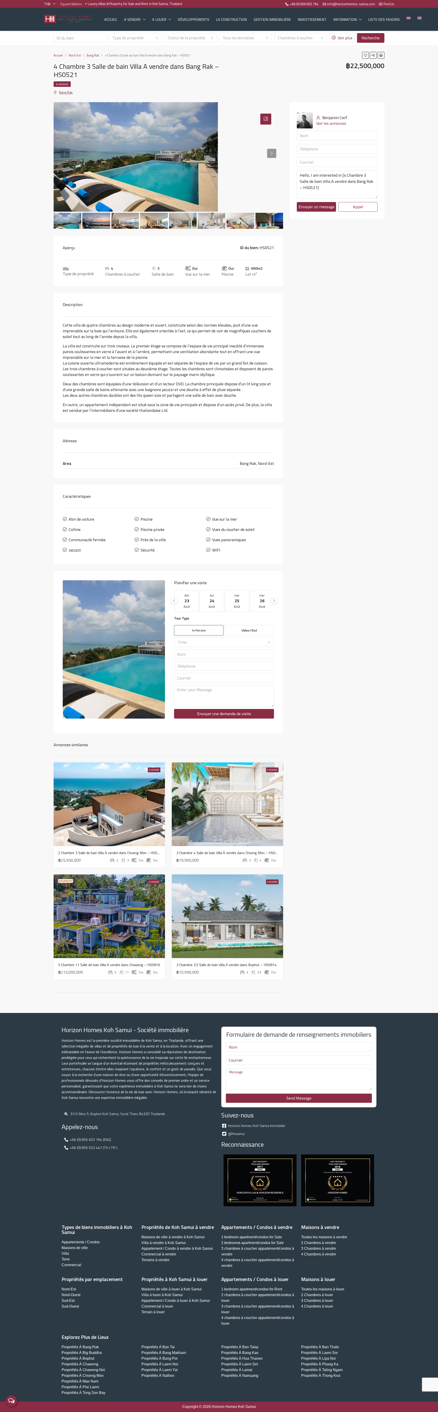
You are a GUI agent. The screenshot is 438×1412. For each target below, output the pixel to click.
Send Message (298, 1098)
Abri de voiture (81, 519)
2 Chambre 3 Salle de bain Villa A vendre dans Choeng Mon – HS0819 (110, 852)
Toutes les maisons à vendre (324, 1237)
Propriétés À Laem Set (239, 1364)
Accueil (110, 19)
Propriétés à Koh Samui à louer (174, 1279)
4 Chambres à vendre (318, 1254)
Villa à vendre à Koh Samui (163, 1243)
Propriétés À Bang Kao (239, 1353)
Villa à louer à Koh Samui (162, 1295)
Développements (193, 19)
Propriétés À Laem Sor (319, 1353)
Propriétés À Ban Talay (239, 1347)
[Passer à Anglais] (408, 18)
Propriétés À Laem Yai (159, 1370)
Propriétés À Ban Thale (320, 1347)
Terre (66, 1259)
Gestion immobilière (272, 19)
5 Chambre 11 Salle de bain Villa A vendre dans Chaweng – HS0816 (109, 964)
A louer (159, 19)
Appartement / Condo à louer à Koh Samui (175, 1301)
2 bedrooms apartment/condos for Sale (252, 1243)
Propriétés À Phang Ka (319, 1364)
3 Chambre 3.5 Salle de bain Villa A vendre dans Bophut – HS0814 (226, 964)
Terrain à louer (153, 1312)
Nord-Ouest (71, 1295)
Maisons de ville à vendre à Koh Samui (173, 1237)
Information (345, 19)
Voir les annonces (331, 123)
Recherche (371, 38)
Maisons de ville (75, 1248)
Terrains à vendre (155, 1260)
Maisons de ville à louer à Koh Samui (171, 1289)
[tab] (265, 119)
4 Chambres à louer (317, 1306)
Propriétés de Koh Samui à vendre (177, 1227)
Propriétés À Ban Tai (158, 1347)
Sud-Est (68, 1301)
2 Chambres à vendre (318, 1243)
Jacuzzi (75, 550)
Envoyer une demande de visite (224, 714)
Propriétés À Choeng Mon (83, 1375)
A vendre (132, 19)
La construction (231, 19)
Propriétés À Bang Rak (80, 1347)
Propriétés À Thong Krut (320, 1375)
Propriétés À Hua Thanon (242, 1358)
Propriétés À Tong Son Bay (83, 1393)
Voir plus (344, 38)
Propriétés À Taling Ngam (322, 1370)
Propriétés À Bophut (78, 1358)
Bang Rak (66, 92)
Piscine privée (152, 529)
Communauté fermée (87, 540)
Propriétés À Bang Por (159, 1358)
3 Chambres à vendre (318, 1248)
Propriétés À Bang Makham (163, 1353)
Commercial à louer (157, 1306)
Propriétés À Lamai (236, 1370)
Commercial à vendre (158, 1254)
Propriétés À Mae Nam (80, 1381)
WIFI (216, 550)
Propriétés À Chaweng (80, 1364)
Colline (75, 529)
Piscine (147, 519)
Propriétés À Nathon (157, 1375)
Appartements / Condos (81, 1242)
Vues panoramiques (229, 540)
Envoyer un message (316, 207)
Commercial (71, 1265)
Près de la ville (153, 540)
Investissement (312, 19)
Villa (66, 268)
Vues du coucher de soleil (233, 529)
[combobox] (135, 38)
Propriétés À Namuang (239, 1375)
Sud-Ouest (70, 1306)
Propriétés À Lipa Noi (318, 1358)
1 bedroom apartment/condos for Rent (251, 1289)
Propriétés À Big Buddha (82, 1353)
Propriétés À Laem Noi (159, 1364)
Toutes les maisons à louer (322, 1289)
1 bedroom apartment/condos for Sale (251, 1237)
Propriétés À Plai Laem (80, 1387)
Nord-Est (69, 1289)
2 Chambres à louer (317, 1295)
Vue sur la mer (224, 519)
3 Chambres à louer (317, 1301)
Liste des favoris (384, 19)
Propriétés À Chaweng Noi (83, 1370)
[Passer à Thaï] (419, 18)
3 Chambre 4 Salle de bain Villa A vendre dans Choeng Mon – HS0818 (229, 852)
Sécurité (148, 550)
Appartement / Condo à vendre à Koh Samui (177, 1248)
